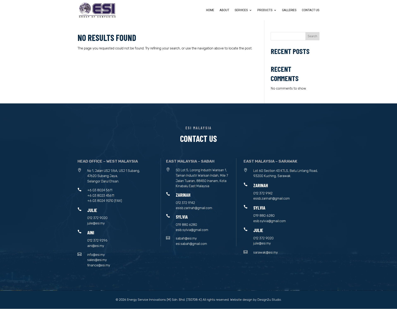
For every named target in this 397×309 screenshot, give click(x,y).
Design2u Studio (269, 300)
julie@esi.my (96, 223)
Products (265, 10)
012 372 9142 (185, 203)
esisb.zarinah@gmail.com (194, 208)
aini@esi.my (95, 246)
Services (241, 10)
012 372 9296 (97, 240)
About (224, 10)
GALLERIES (289, 10)
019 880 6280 (186, 225)
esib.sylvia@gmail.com (192, 230)
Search (312, 36)
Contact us (310, 10)
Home (210, 10)
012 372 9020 (97, 218)
